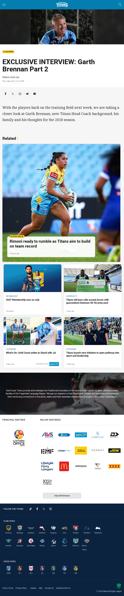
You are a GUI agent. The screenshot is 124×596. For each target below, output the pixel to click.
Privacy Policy (21, 588)
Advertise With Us (63, 588)
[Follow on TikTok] (30, 509)
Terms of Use (7, 588)
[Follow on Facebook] (37, 509)
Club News (8, 52)
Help (40, 588)
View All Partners (62, 495)
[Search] (120, 5)
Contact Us (49, 588)
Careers (33, 588)
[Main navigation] (4, 4)
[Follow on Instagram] (50, 509)
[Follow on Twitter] (44, 509)
